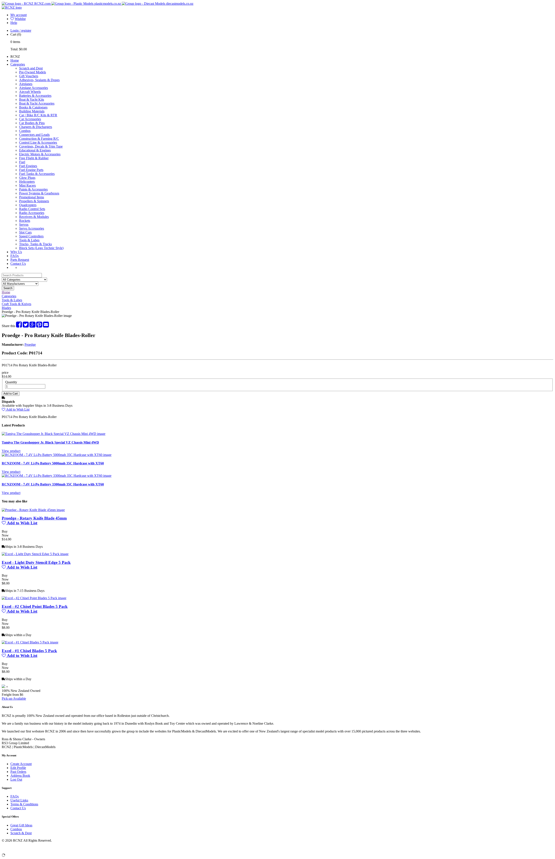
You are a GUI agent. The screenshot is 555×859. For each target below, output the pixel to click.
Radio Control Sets (32, 209)
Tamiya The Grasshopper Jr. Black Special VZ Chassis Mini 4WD (50, 442)
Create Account (21, 764)
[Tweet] (26, 326)
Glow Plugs (27, 177)
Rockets (24, 220)
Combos (25, 131)
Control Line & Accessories (38, 142)
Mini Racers (27, 185)
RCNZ (15, 56)
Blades (6, 308)
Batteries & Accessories (35, 95)
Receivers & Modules (34, 217)
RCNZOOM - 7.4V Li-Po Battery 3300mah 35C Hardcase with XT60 (53, 484)
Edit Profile (18, 768)
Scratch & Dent (21, 833)
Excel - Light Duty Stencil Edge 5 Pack (36, 562)
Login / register (20, 30)
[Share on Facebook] (19, 326)
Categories (17, 64)
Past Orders (18, 771)
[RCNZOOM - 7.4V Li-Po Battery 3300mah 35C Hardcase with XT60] (56, 475)
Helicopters (27, 181)
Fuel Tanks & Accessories (37, 174)
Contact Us (18, 263)
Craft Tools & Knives (16, 304)
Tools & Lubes (29, 240)
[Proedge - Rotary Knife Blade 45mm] (33, 510)
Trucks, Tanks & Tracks (35, 244)
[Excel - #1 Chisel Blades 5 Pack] (30, 642)
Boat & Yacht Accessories (36, 103)
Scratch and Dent (31, 68)
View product (11, 451)
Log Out (16, 779)
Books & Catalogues (33, 107)
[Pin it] (39, 326)
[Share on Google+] (32, 326)
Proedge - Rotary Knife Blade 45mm (34, 518)
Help (13, 23)
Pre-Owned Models (32, 72)
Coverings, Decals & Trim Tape (41, 146)
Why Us (16, 252)
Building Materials (31, 111)
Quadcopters (27, 205)
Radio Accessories (31, 213)
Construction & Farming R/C (39, 138)
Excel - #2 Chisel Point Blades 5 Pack (35, 606)
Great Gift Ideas (21, 825)
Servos (23, 224)
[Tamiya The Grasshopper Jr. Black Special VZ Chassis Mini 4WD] (53, 434)
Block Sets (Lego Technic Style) (41, 248)
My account (18, 15)
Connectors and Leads (34, 135)
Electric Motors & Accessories (39, 154)
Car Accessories (30, 119)
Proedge (30, 344)
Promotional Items (31, 197)
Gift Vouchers (28, 76)
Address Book (20, 775)
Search (7, 288)
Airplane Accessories (33, 88)
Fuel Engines (28, 166)
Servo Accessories (31, 228)
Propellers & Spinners (34, 201)
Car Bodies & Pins (32, 123)
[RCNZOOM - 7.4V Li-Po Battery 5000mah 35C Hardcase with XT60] (56, 455)
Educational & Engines (35, 150)
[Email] (46, 326)
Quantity (11, 382)
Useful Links (19, 800)
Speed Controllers (31, 236)
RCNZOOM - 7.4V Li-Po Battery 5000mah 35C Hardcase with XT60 (53, 463)
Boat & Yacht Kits (31, 99)
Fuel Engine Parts (31, 170)
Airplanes (25, 84)
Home (14, 60)
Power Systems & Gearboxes (39, 193)
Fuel (22, 162)
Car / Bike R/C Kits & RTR (38, 115)
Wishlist (20, 19)
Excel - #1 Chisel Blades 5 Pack (29, 650)
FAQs (14, 256)
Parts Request (19, 260)
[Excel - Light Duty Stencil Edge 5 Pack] (35, 554)
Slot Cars (25, 232)
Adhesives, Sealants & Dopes (39, 80)
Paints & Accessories (33, 189)
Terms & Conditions (24, 804)
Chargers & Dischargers (35, 127)
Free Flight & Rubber (34, 158)
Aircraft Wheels (30, 92)
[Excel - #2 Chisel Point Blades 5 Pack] (34, 598)
